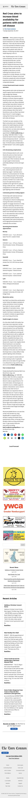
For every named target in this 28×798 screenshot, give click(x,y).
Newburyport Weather (14, 463)
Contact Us (20, 786)
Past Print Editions (14, 758)
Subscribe (14, 729)
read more (7, 625)
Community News (8, 767)
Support (20, 783)
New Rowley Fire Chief (14, 574)
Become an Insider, (9, 724)
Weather (8, 783)
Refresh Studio (17, 795)
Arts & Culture (7, 770)
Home (7, 765)
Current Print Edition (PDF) (14, 756)
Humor (20, 773)
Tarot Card (20, 767)
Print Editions (8, 773)
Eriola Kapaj (23, 793)
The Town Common (10, 29)
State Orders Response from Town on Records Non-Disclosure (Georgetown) (13, 691)
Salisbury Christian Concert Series (14, 570)
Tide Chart (7, 786)
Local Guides (8, 780)
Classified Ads (20, 778)
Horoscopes (20, 765)
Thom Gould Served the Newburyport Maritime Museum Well (11, 660)
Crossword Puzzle (20, 770)
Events (7, 778)
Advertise (20, 780)
